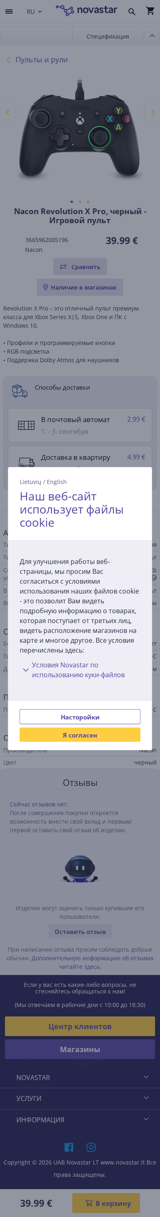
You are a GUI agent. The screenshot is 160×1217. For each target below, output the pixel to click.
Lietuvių (30, 481)
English (57, 481)
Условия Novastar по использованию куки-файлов (78, 669)
